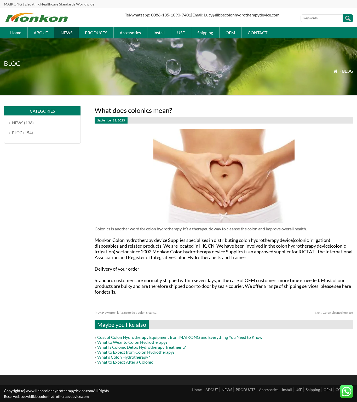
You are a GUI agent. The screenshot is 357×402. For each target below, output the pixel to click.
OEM (230, 32)
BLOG (347, 70)
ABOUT (41, 32)
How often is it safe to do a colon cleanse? (126, 312)
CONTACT (257, 32)
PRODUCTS (96, 32)
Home (15, 32)
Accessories (130, 32)
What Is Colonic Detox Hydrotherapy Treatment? (141, 347)
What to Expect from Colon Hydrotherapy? (135, 351)
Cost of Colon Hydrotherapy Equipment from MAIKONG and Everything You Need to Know (179, 337)
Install (159, 32)
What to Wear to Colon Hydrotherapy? (132, 342)
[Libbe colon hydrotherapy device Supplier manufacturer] (36, 21)
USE (181, 32)
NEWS (66, 32)
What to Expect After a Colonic (125, 361)
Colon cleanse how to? (334, 312)
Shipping (205, 32)
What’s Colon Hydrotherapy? (123, 356)
